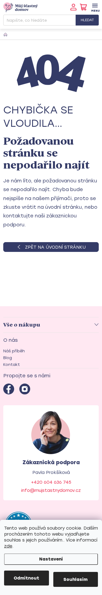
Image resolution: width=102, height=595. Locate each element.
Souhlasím (75, 579)
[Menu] (95, 7)
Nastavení (51, 559)
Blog (7, 358)
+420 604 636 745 (51, 482)
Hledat (87, 20)
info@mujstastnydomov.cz (51, 490)
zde (8, 546)
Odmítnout (26, 578)
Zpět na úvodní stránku (55, 247)
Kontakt (11, 364)
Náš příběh (14, 351)
